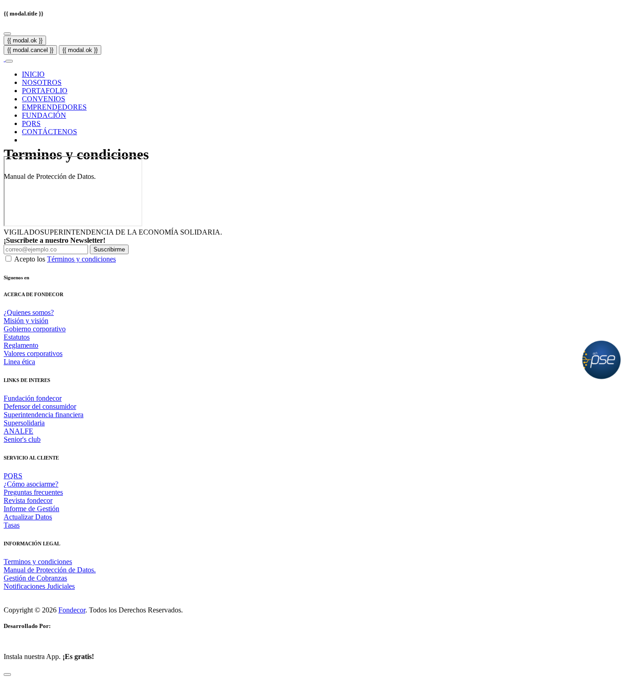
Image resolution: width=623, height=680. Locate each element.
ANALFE (18, 431)
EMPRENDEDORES (54, 107)
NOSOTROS (42, 82)
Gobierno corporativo (35, 329)
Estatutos (17, 337)
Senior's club (22, 439)
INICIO (33, 74)
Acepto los (65, 259)
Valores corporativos (33, 353)
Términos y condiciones (81, 259)
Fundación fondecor (33, 398)
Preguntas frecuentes (33, 492)
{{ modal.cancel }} (30, 50)
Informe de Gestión (31, 509)
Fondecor (71, 610)
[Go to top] (7, 674)
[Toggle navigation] (9, 61)
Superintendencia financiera (43, 414)
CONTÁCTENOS (49, 132)
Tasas (12, 525)
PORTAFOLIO (44, 90)
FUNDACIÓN (44, 115)
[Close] (7, 33)
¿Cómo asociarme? (31, 484)
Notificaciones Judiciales (39, 586)
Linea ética (19, 362)
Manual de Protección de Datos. (50, 570)
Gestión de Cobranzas (35, 578)
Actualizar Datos (28, 517)
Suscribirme (109, 249)
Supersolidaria (24, 423)
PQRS (31, 123)
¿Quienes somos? (29, 312)
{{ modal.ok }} (24, 40)
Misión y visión (26, 320)
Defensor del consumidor (40, 406)
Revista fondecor (28, 500)
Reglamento (21, 345)
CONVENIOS (43, 99)
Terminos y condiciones (38, 561)
